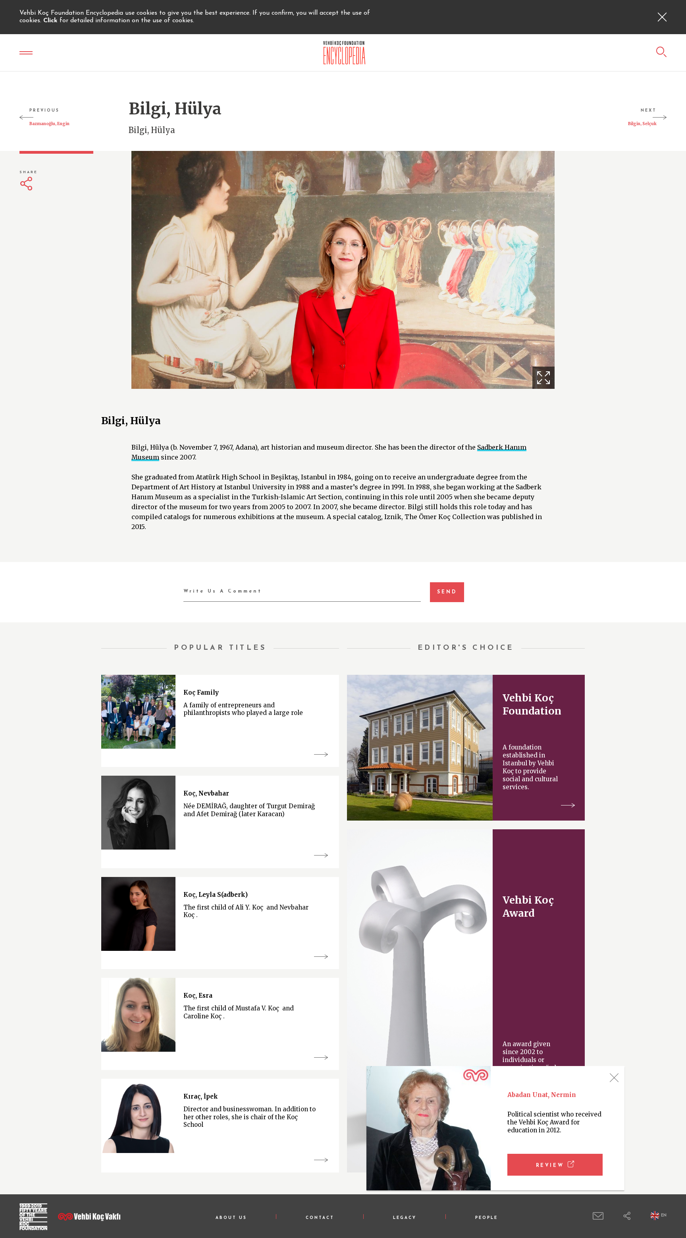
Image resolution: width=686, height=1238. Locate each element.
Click (51, 20)
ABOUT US (231, 1218)
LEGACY (404, 1218)
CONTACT (320, 1218)
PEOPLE (486, 1218)
